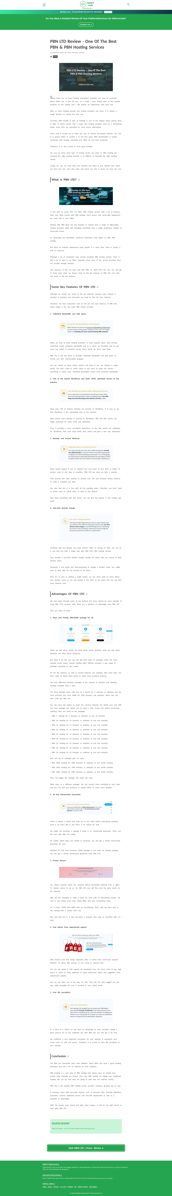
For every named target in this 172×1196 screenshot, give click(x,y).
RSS (75, 1187)
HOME (44, 1187)
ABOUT (50, 1187)
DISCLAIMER (93, 1187)
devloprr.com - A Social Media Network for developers (86, 12)
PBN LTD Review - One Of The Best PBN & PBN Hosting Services (73, 1129)
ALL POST (63, 1187)
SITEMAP (70, 1187)
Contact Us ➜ (86, 25)
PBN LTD (73, 212)
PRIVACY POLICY (83, 1187)
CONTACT (56, 1187)
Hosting (55, 56)
